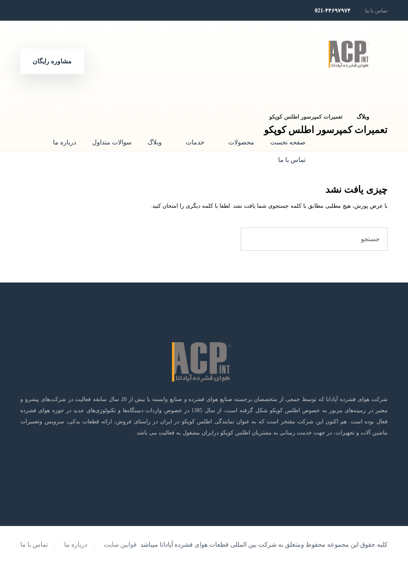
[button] (84, 10)
